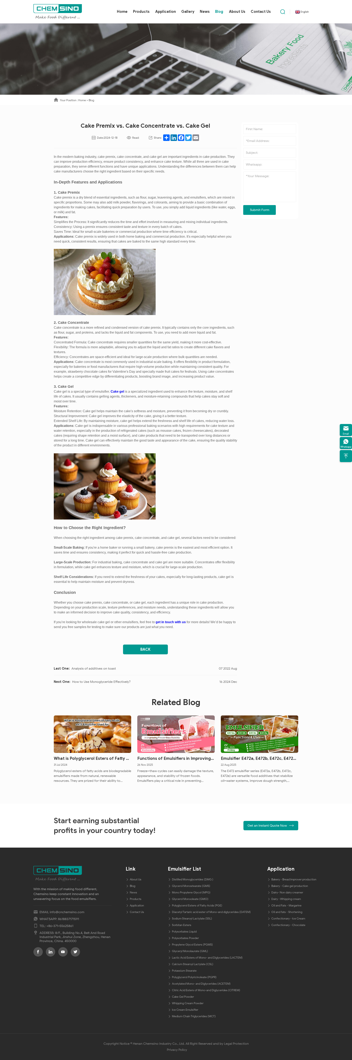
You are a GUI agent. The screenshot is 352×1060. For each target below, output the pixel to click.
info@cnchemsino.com (67, 912)
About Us (237, 11)
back (145, 649)
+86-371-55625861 (59, 926)
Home (122, 11)
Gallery (187, 11)
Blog (219, 11)
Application (165, 11)
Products (141, 11)
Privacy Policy (177, 1050)
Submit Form (259, 210)
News (205, 11)
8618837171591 (68, 919)
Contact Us (261, 11)
